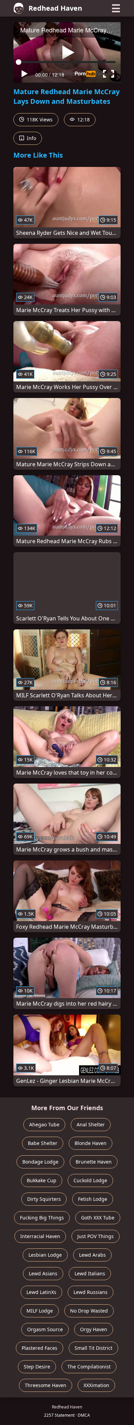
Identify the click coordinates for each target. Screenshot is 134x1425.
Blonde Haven (91, 1143)
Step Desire (37, 1366)
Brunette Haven (94, 1161)
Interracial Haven (40, 1236)
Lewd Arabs (92, 1255)
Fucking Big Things (42, 1217)
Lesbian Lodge (45, 1255)
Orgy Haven (93, 1329)
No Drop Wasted (89, 1310)
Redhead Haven (55, 8)
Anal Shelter (91, 1124)
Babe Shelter (42, 1143)
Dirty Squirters (44, 1199)
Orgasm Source (45, 1329)
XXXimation (96, 1385)
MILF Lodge (39, 1310)
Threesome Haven (45, 1385)
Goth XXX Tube (97, 1217)
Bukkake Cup (41, 1180)
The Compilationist (89, 1366)
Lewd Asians (43, 1273)
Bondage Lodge (40, 1161)
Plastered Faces (39, 1348)
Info (30, 138)
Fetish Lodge (92, 1199)
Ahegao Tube (44, 1124)
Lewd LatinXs (41, 1292)
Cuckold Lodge (90, 1180)
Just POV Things (95, 1236)
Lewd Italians (90, 1273)
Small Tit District (93, 1348)
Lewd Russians (91, 1292)
